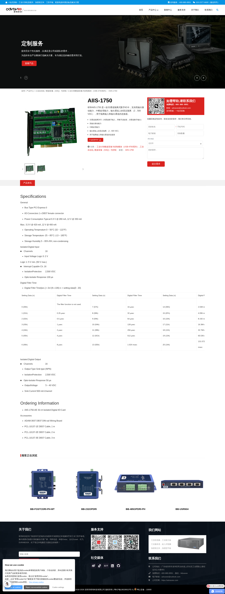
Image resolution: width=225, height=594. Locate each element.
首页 (23, 91)
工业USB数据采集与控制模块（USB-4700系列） (87, 91)
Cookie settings (58, 587)
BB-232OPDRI (89, 509)
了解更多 (29, 63)
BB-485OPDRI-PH (135, 509)
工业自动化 (40, 91)
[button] (203, 78)
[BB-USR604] (182, 483)
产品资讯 (27, 183)
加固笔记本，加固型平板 (161, 548)
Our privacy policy (36, 582)
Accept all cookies (14, 587)
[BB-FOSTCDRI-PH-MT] (42, 483)
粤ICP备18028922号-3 (123, 590)
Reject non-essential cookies (36, 587)
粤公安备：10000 (144, 590)
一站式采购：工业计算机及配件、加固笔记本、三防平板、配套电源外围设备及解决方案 (43, 2)
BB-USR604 (182, 509)
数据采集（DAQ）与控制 (56, 91)
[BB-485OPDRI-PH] (135, 483)
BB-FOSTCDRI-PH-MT (42, 509)
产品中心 (30, 91)
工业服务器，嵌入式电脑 (161, 544)
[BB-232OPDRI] (89, 483)
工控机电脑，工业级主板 (161, 540)
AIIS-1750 (129, 150)
